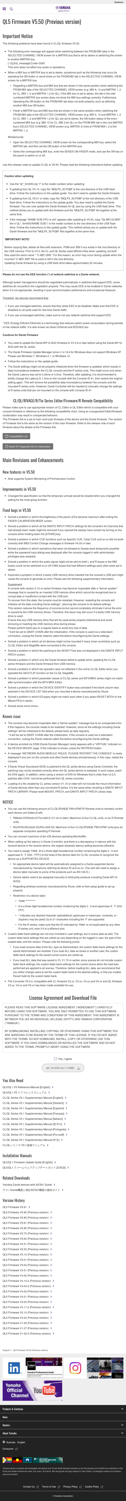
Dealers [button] (6, 1425)
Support (6, 1350)
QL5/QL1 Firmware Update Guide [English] (27, 1162)
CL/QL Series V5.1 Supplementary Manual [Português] (34, 1129)
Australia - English (15, 1442)
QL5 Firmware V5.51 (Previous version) (26, 1244)
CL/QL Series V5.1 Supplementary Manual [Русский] (33, 1134)
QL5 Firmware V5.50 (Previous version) (26, 1249)
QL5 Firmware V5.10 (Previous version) (26, 1254)
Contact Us (29, 1486)
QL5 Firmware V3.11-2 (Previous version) (27, 1307)
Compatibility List (18, 436)
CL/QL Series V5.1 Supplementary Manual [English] (33, 1098)
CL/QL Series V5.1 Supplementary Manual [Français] (33, 1113)
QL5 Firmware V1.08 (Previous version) (26, 1323)
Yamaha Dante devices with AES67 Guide (27, 1184)
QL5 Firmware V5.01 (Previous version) (26, 1260)
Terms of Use (49, 1486)
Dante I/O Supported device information (29, 446)
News (5, 1417)
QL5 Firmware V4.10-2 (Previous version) (27, 1281)
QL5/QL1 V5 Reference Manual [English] (26, 1087)
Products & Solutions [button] (13, 1409)
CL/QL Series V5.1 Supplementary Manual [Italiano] (33, 1119)
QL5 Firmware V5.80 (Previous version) (26, 1228)
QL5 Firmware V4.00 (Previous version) (26, 1302)
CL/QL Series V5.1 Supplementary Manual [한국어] (32, 1124)
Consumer (8, 1448)
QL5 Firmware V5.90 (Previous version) (26, 1212)
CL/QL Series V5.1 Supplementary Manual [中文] (31, 1140)
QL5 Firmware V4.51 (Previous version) (26, 1270)
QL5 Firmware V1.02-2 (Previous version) (27, 1333)
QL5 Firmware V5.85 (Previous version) (26, 1217)
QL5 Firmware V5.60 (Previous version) (26, 1238)
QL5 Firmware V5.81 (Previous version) (26, 1223)
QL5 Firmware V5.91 (15, 1207)
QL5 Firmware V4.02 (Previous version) (26, 1291)
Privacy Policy (70, 1486)
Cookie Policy (92, 1486)
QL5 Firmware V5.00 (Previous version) (26, 1265)
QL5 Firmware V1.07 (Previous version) (26, 1328)
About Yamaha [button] (10, 1433)
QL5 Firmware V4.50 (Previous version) (26, 1275)
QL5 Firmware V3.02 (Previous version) (26, 1318)
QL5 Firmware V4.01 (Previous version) (26, 1296)
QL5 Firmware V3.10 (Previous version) (26, 1312)
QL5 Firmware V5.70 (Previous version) (26, 1233)
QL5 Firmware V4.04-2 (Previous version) (27, 1286)
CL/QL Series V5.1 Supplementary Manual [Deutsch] (33, 1103)
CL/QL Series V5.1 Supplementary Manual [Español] (33, 1108)
